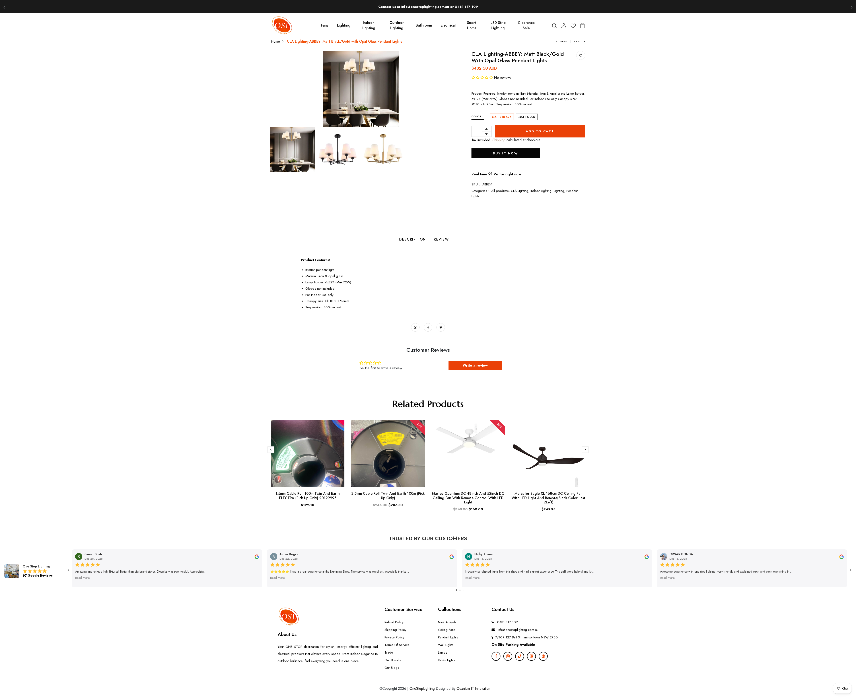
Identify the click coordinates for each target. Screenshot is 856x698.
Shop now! (469, 6)
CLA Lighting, (521, 190)
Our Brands (393, 660)
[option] (361, 89)
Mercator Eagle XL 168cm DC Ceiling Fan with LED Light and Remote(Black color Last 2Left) (548, 498)
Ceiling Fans (446, 629)
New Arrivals (447, 622)
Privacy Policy (394, 637)
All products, (501, 190)
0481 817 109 (507, 622)
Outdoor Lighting (396, 25)
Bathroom (424, 25)
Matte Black (501, 117)
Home (275, 41)
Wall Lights (445, 644)
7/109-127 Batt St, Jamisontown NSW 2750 (526, 637)
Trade (389, 652)
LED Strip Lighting (498, 25)
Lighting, (560, 190)
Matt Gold (527, 117)
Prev (563, 41)
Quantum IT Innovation (473, 688)
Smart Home (471, 25)
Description (412, 239)
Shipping (498, 140)
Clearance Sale (526, 25)
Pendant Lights (448, 637)
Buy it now (505, 153)
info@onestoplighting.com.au (517, 629)
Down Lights (446, 660)
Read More (82, 577)
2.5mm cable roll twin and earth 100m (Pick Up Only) (388, 495)
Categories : (480, 190)
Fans (324, 25)
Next (577, 41)
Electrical (448, 25)
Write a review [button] (475, 365)
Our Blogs (392, 667)
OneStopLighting (422, 688)
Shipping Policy (395, 629)
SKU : (475, 184)
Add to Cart (540, 131)
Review (441, 239)
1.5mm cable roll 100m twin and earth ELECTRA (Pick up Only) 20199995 (308, 495)
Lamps (442, 652)
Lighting (343, 25)
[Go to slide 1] (456, 590)
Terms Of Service (397, 644)
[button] (482, 77)
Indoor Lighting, (542, 190)
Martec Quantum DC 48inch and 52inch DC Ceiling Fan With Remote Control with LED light (468, 498)
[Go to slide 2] (460, 590)
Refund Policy (394, 622)
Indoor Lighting (368, 25)
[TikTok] (519, 656)
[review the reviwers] (257, 556)
